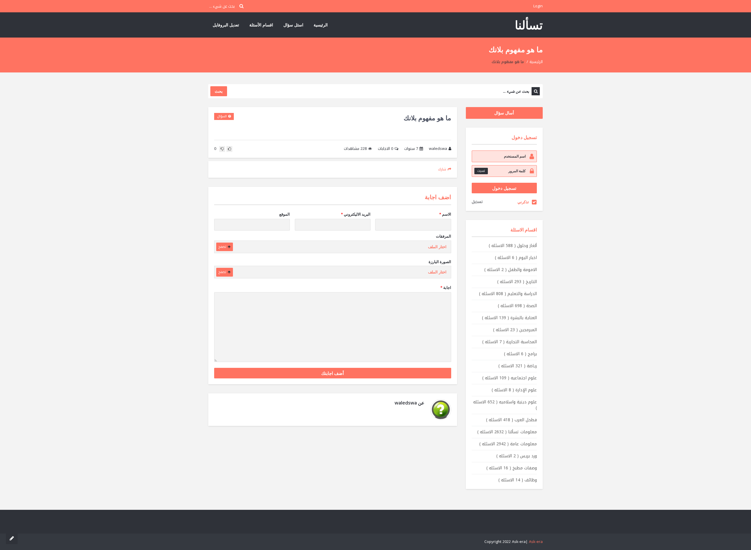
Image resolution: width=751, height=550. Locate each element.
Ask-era (536, 541)
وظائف (517, 480)
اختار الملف (437, 247)
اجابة (445, 287)
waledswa (438, 149)
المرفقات (443, 236)
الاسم (445, 214)
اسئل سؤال (293, 25)
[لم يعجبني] (222, 149)
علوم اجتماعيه (509, 378)
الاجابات (385, 149)
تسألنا (529, 25)
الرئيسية (321, 25)
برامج (520, 354)
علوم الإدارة (514, 390)
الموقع (284, 214)
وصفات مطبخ (511, 468)
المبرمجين (515, 330)
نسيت (481, 171)
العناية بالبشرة (509, 318)
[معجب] (229, 149)
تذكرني (523, 201)
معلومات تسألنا (507, 432)
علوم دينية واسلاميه (505, 405)
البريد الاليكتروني (356, 214)
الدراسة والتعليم (508, 294)
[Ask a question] (12, 538)
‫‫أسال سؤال (504, 113)
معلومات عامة (508, 444)
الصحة (517, 306)
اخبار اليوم (516, 258)
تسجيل (477, 201)
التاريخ (517, 282)
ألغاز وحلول (513, 246)
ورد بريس (516, 456)
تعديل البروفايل (226, 25)
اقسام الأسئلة (261, 25)
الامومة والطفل (510, 270)
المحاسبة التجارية (509, 342)
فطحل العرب (511, 420)
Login (538, 6)
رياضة (517, 366)
